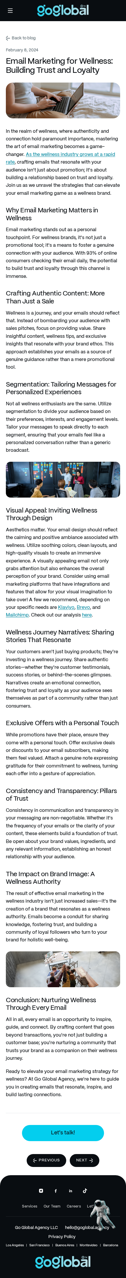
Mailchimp (17, 615)
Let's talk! (63, 1133)
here (87, 615)
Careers (74, 1206)
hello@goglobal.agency (87, 1228)
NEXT (81, 1160)
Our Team (52, 1206)
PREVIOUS (49, 1160)
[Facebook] (56, 1191)
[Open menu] (10, 10)
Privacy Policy (62, 1237)
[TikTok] (85, 1191)
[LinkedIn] (70, 1191)
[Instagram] (41, 1191)
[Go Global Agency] (63, 10)
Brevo (83, 607)
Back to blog (24, 38)
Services (29, 1206)
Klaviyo (66, 607)
